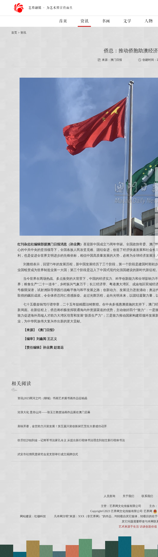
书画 (106, 21)
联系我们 (147, 496)
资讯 (84, 21)
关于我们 (128, 496)
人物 (148, 21)
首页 (63, 21)
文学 (127, 21)
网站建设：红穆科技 (33, 516)
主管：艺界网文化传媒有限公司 (121, 506)
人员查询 (109, 496)
